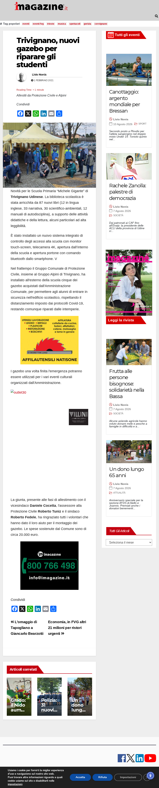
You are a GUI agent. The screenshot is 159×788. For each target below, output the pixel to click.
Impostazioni (128, 777)
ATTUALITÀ (119, 492)
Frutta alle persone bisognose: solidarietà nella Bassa (126, 383)
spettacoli (74, 23)
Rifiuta (102, 777)
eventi (25, 23)
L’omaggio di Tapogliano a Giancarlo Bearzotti (27, 628)
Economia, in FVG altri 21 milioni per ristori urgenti (67, 628)
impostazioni (15, 784)
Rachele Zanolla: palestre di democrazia (127, 191)
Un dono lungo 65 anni (79, 707)
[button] (156, 16)
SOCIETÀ (118, 215)
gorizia (87, 23)
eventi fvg (38, 23)
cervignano (101, 23)
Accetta (80, 777)
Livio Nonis (39, 74)
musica (62, 23)
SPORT (142, 123)
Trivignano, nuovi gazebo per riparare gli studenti (47, 52)
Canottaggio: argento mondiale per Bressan (124, 101)
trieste (50, 23)
